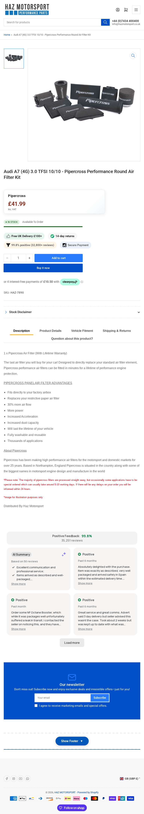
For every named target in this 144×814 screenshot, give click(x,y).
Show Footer (72, 741)
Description (21, 330)
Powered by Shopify (87, 792)
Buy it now (43, 268)
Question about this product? (72, 338)
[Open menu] (136, 10)
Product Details (51, 330)
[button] (18, 584)
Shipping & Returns (117, 330)
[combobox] (57, 22)
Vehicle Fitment (82, 330)
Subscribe (100, 697)
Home (7, 34)
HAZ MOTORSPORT (65, 792)
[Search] (105, 22)
